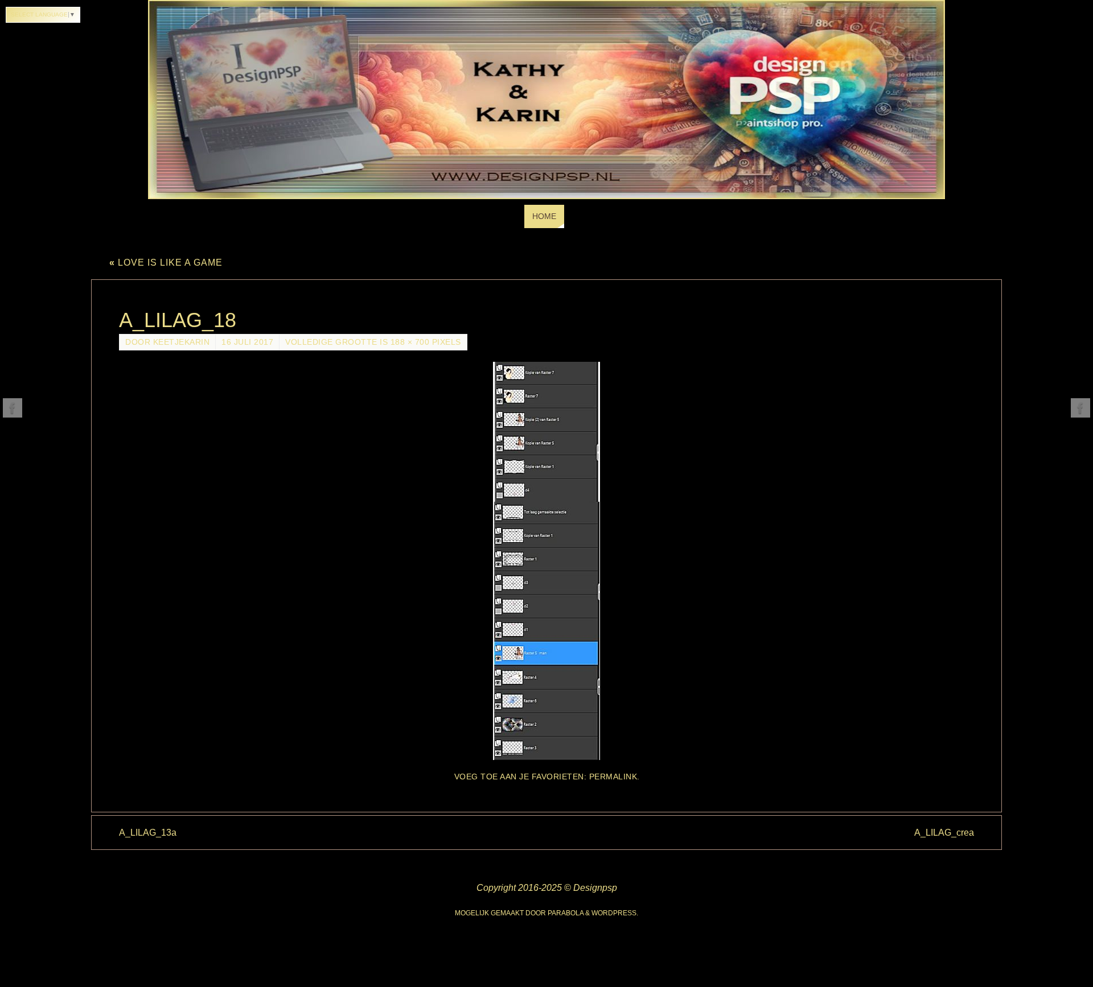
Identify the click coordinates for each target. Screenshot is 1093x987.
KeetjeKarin (181, 342)
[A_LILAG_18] (546, 561)
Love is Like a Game (166, 262)
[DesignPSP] (12, 408)
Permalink (613, 777)
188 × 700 (410, 342)
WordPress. (614, 913)
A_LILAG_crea (944, 832)
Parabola (566, 913)
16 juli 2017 (247, 342)
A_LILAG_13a (147, 832)
